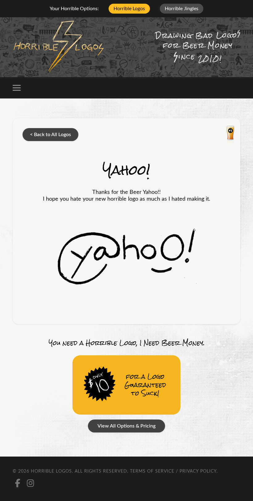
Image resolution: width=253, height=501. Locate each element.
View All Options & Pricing (126, 426)
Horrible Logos (129, 8)
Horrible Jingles (181, 8)
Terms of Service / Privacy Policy (173, 471)
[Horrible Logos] (59, 47)
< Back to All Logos (50, 134)
